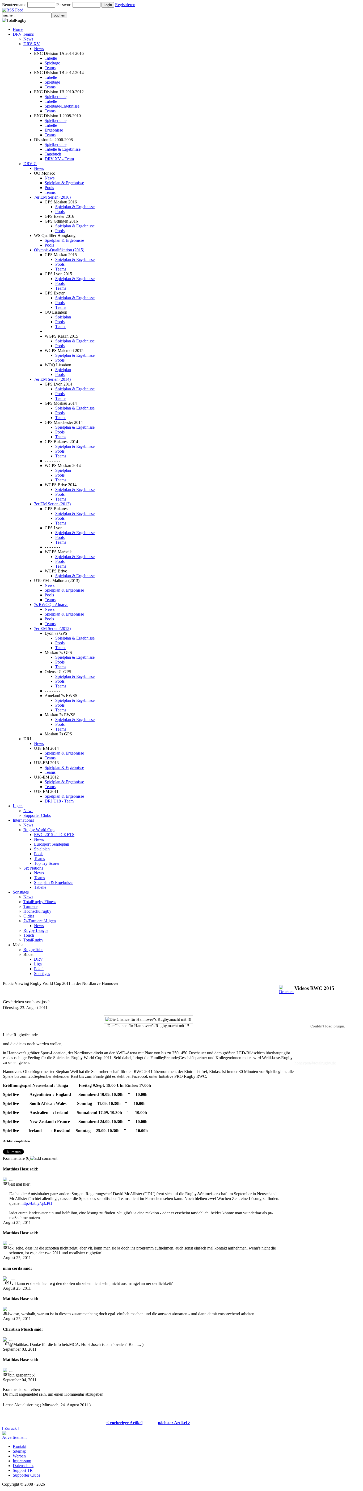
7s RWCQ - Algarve (51, 604)
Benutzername (14, 4)
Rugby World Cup (38, 830)
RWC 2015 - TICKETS (54, 834)
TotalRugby (33, 940)
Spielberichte (55, 96)
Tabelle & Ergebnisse (63, 149)
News (28, 39)
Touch (28, 935)
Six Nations (33, 868)
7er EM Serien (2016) (52, 197)
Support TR (23, 1470)
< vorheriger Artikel (124, 1422)
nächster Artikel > (174, 1422)
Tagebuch (53, 154)
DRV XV (31, 44)
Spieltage (52, 63)
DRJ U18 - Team (59, 801)
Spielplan (63, 317)
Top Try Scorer (47, 863)
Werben (19, 1456)
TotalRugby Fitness (39, 901)
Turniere (30, 906)
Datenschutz (23, 1465)
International (23, 820)
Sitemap (19, 1451)
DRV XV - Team (59, 159)
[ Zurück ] (10, 1428)
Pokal (39, 968)
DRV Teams (23, 34)
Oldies (28, 916)
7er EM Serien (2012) (52, 628)
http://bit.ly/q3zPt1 (37, 1203)
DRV (38, 959)
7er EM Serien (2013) (52, 504)
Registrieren (125, 4)
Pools (49, 187)
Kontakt (19, 1446)
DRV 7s (30, 163)
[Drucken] (286, 988)
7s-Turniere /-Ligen (39, 921)
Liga (38, 964)
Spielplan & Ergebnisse (64, 183)
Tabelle (51, 58)
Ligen (18, 806)
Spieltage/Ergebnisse (62, 106)
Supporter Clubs (37, 815)
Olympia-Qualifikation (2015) (59, 250)
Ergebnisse (54, 130)
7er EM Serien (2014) (52, 379)
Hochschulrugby (37, 911)
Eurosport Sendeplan (51, 844)
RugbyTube (33, 949)
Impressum (22, 1461)
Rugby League (35, 930)
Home (18, 29)
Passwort (63, 4)
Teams (50, 67)
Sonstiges (21, 892)
